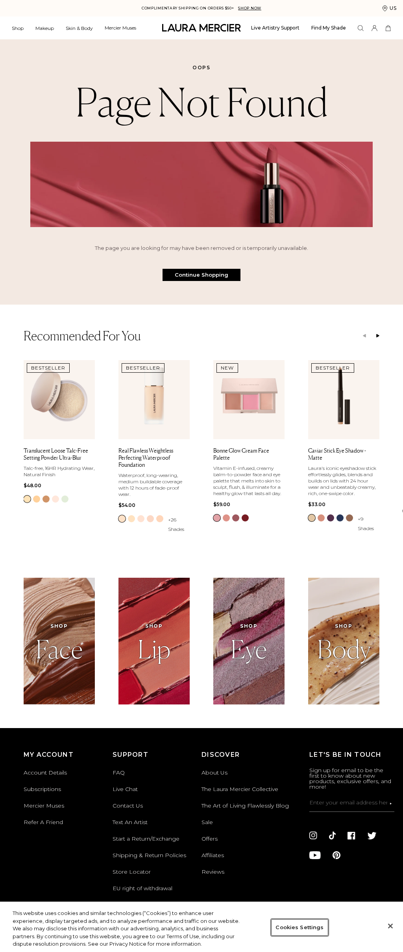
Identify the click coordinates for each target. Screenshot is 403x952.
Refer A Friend (43, 822)
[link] (27, 499)
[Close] (390, 926)
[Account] (374, 28)
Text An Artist (130, 822)
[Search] (361, 28)
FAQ (119, 772)
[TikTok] (332, 835)
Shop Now (249, 8)
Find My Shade (328, 28)
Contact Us (128, 805)
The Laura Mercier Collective (240, 789)
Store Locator (132, 871)
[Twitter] (372, 835)
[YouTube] (315, 855)
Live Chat (125, 789)
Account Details (45, 772)
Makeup (44, 28)
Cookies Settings (299, 927)
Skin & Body (79, 28)
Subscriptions (42, 789)
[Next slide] (378, 336)
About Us (214, 772)
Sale (207, 822)
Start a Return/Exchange (146, 838)
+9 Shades (366, 523)
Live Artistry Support (275, 28)
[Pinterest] (336, 855)
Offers (210, 838)
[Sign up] (390, 803)
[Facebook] (351, 835)
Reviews (213, 871)
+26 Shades (176, 524)
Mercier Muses (120, 28)
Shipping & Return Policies (149, 855)
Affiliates (213, 855)
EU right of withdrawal (142, 888)
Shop (18, 28)
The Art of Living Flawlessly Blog (245, 805)
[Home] (201, 27)
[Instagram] (313, 835)
